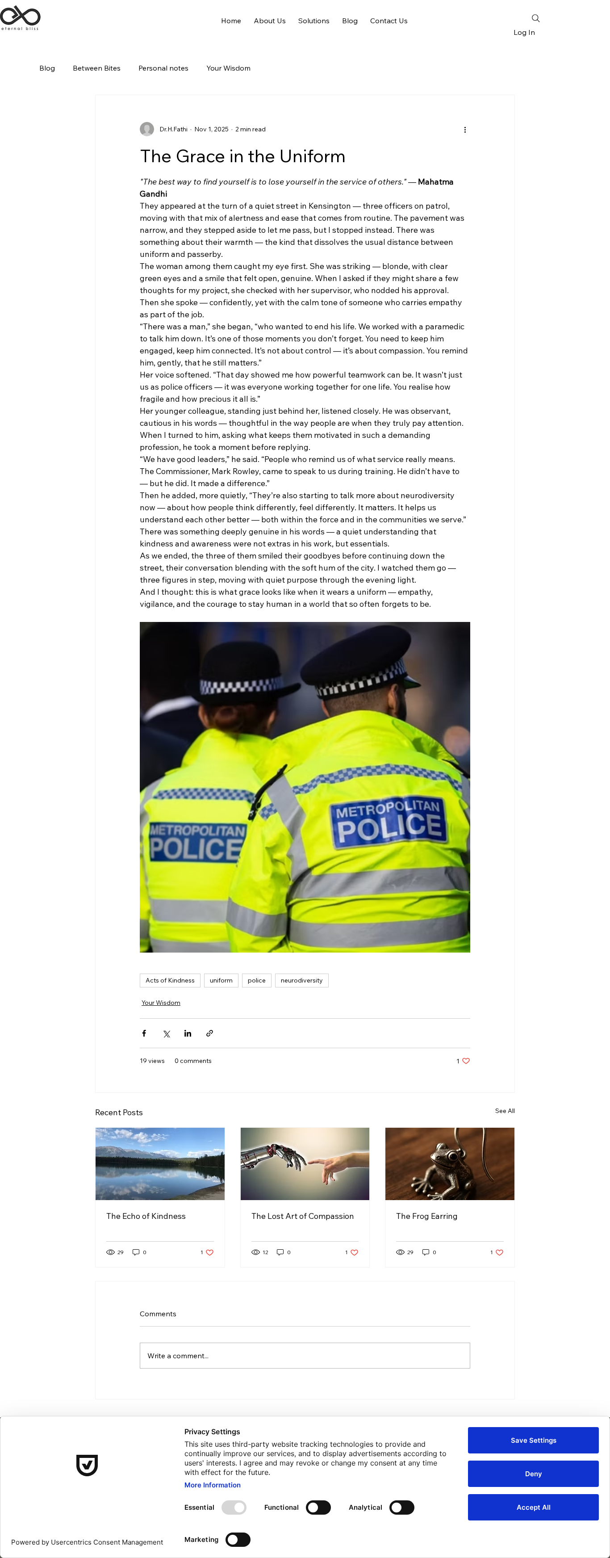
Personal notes (163, 67)
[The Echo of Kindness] (160, 1164)
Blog (47, 67)
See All (505, 1111)
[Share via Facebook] (144, 1033)
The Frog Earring (427, 1216)
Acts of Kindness (170, 980)
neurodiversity (302, 980)
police (257, 980)
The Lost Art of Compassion (302, 1216)
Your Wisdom (228, 67)
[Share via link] (209, 1033)
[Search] (535, 18)
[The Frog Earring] (449, 1164)
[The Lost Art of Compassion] (305, 1164)
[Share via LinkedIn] (188, 1033)
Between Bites (97, 67)
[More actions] (465, 129)
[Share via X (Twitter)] (166, 1033)
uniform (221, 980)
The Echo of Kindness (146, 1216)
